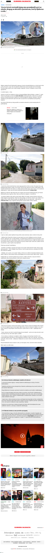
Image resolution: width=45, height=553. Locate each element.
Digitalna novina (22, 543)
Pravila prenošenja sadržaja (16, 541)
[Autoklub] (21, 535)
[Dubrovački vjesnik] (16, 537)
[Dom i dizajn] (15, 535)
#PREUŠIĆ (17, 451)
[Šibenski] (31, 537)
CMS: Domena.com (31, 548)
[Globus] (27, 533)
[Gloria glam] (40, 533)
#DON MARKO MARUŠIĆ (25, 451)
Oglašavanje (15, 543)
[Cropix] (36, 535)
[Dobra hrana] (9, 535)
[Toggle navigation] (1, 1)
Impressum (34, 541)
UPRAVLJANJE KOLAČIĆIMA (22, 546)
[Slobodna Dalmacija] (22, 1)
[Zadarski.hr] (24, 537)
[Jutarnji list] (9, 533)
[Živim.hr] (32, 533)
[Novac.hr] (29, 535)
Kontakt (38, 541)
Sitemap (30, 543)
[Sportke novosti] (22, 533)
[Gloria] (37, 533)
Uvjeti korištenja (7, 541)
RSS (27, 543)
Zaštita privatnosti (27, 541)
